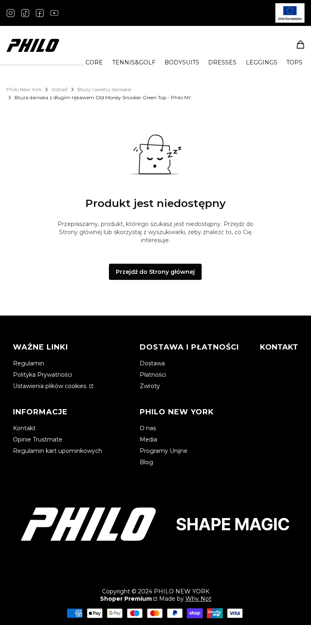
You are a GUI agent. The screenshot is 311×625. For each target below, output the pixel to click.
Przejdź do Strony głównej (155, 271)
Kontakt (24, 428)
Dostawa (152, 363)
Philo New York (24, 89)
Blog (146, 462)
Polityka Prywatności (42, 374)
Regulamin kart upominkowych (57, 450)
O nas (148, 428)
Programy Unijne (163, 450)
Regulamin (28, 363)
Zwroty (150, 386)
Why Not (198, 598)
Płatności (153, 374)
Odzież (59, 89)
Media (148, 439)
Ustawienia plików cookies (50, 386)
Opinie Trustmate (37, 439)
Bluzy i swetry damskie (104, 89)
